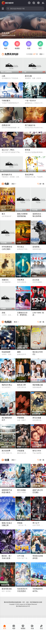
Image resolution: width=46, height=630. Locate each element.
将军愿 (27, 150)
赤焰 (3, 313)
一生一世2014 (30, 101)
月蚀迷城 (20, 451)
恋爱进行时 (6, 125)
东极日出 (5, 280)
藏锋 (19, 352)
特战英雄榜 (6, 352)
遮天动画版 (21, 490)
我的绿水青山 (7, 385)
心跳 (3, 76)
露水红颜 (28, 76)
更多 (41, 54)
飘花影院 (8, 3)
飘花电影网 (7, 602)
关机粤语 (20, 280)
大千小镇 (20, 556)
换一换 (40, 184)
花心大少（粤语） (8, 150)
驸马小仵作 (37, 451)
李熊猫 (19, 523)
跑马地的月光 (7, 175)
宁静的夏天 (6, 101)
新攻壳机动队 (7, 589)
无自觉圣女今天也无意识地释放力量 (22, 591)
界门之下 (36, 523)
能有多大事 (21, 385)
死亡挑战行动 (30, 125)
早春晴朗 (20, 418)
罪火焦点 (20, 247)
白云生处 (36, 280)
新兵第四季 (6, 451)
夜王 (3, 214)
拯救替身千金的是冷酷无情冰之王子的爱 (7, 492)
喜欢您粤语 (29, 175)
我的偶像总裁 (38, 385)
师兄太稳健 (37, 418)
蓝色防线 (36, 247)
